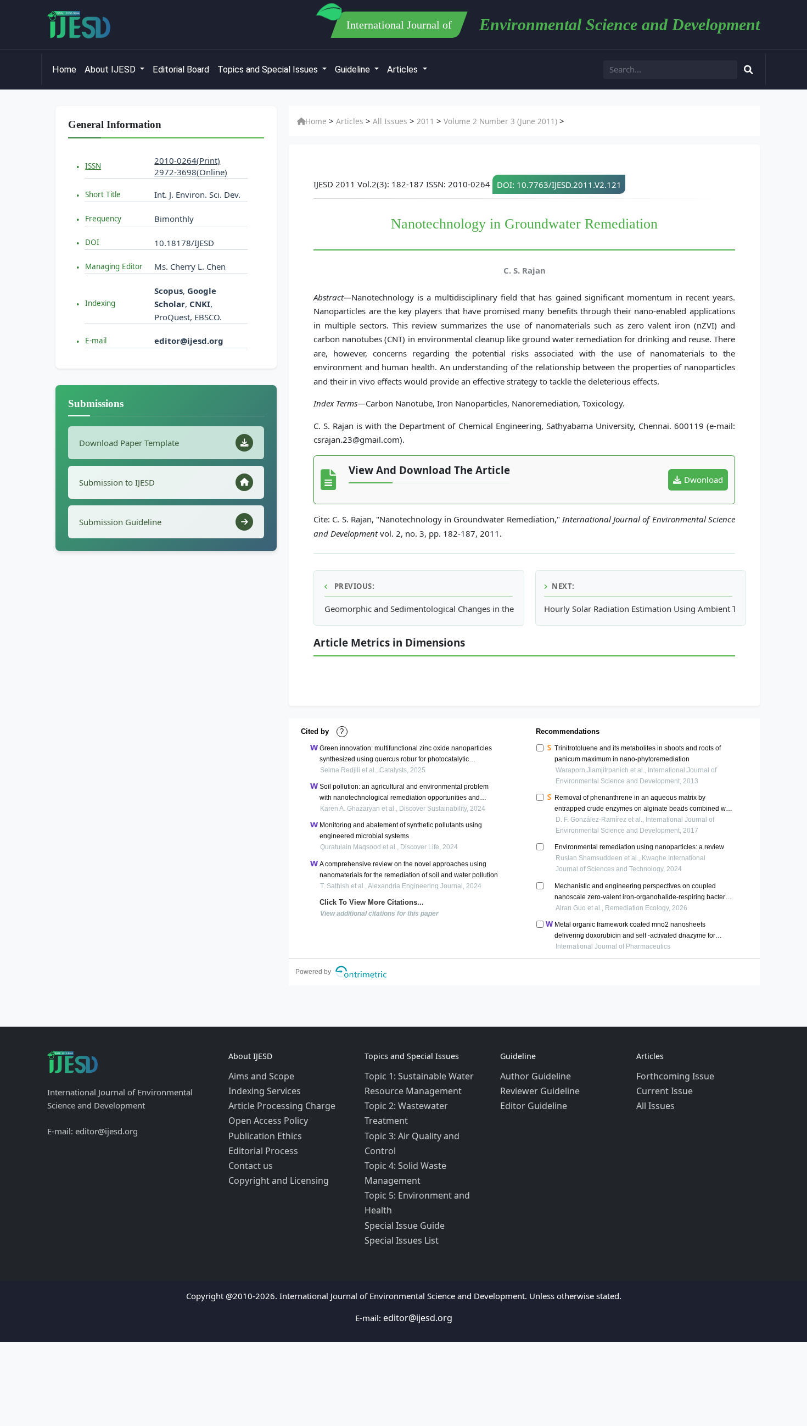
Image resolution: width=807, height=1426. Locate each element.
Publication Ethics (261, 1127)
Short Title (103, 194)
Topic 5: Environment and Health (426, 1154)
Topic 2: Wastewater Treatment (423, 1101)
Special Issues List (398, 1180)
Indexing (100, 303)
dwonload (703, 479)
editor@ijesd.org (188, 340)
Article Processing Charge (276, 1101)
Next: (563, 586)
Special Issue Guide (401, 1167)
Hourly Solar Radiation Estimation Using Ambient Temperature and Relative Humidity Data (639, 608)
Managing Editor (114, 266)
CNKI (198, 303)
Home (64, 69)
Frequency (103, 219)
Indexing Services (261, 1088)
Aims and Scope (258, 1075)
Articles (403, 69)
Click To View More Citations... (366, 902)
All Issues (381, 121)
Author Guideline (532, 1075)
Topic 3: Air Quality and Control (424, 1114)
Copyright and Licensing (274, 1167)
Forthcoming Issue (671, 1075)
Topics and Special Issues (268, 69)
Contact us (248, 1154)
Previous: (353, 586)
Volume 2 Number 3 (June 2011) (482, 121)
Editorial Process (259, 1140)
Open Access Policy (264, 1114)
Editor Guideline (530, 1101)
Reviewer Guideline (536, 1088)
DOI (92, 242)
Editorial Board (181, 69)
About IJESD (111, 69)
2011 (413, 121)
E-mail (96, 341)
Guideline (353, 69)
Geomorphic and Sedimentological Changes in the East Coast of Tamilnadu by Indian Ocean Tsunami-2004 (419, 608)
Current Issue (661, 1088)
